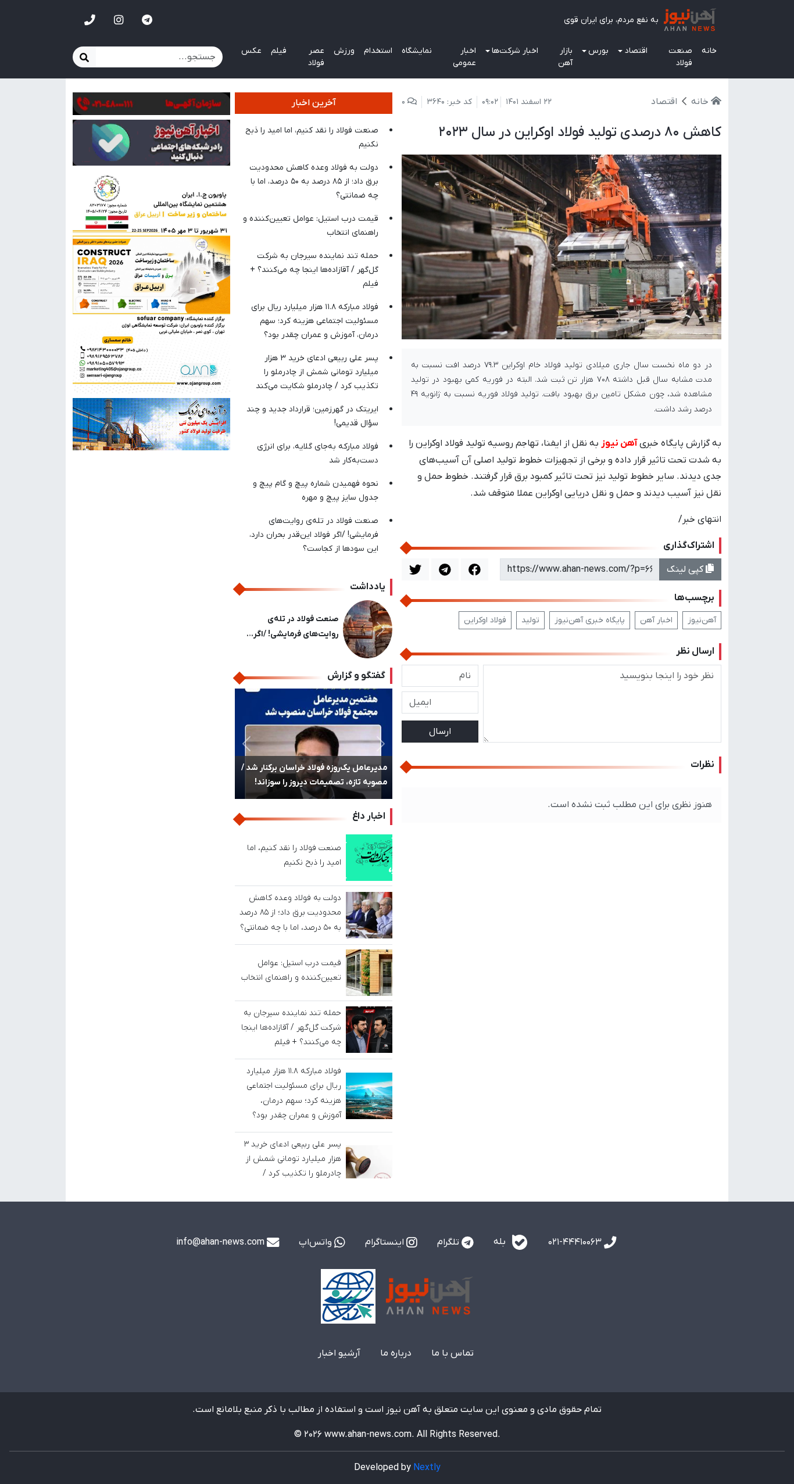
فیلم (279, 50)
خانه (709, 50)
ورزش (344, 50)
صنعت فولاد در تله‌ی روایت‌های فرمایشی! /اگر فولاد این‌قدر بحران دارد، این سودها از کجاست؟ (313, 534)
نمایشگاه (417, 50)
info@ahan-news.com (221, 1242)
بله (500, 1242)
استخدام (378, 50)
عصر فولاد (316, 57)
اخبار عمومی (464, 57)
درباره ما (396, 1353)
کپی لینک (686, 569)
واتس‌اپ (316, 1242)
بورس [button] (598, 50)
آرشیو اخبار (339, 1353)
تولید (530, 620)
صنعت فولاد (680, 57)
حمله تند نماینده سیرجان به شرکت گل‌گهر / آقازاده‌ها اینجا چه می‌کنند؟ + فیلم (314, 269)
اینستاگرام (385, 1242)
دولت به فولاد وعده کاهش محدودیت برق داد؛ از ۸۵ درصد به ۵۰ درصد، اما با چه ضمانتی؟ (313, 181)
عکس (251, 50)
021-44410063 (576, 1242)
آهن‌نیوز (702, 620)
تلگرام (449, 1242)
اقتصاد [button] (636, 50)
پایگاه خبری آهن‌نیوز (590, 620)
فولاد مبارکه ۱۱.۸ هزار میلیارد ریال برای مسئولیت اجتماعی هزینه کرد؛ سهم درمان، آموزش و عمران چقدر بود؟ (314, 321)
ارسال (440, 731)
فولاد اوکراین (485, 620)
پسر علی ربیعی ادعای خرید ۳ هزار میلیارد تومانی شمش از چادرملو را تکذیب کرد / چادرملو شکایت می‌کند (317, 372)
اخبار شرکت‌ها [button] (515, 50)
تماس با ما (452, 1353)
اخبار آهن (656, 620)
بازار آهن (565, 57)
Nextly (427, 1468)
